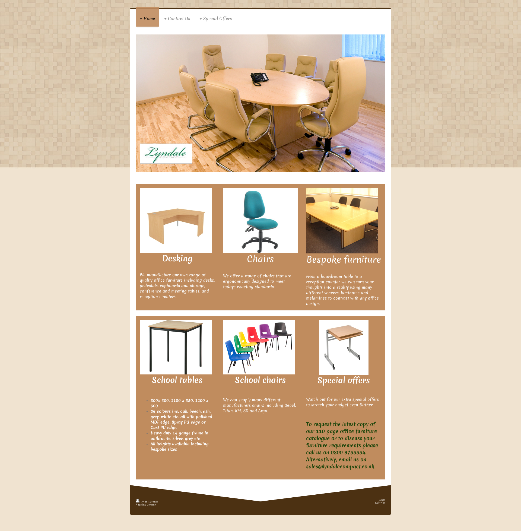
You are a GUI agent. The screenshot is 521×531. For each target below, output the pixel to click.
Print (144, 501)
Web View (380, 502)
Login (382, 499)
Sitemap (154, 501)
